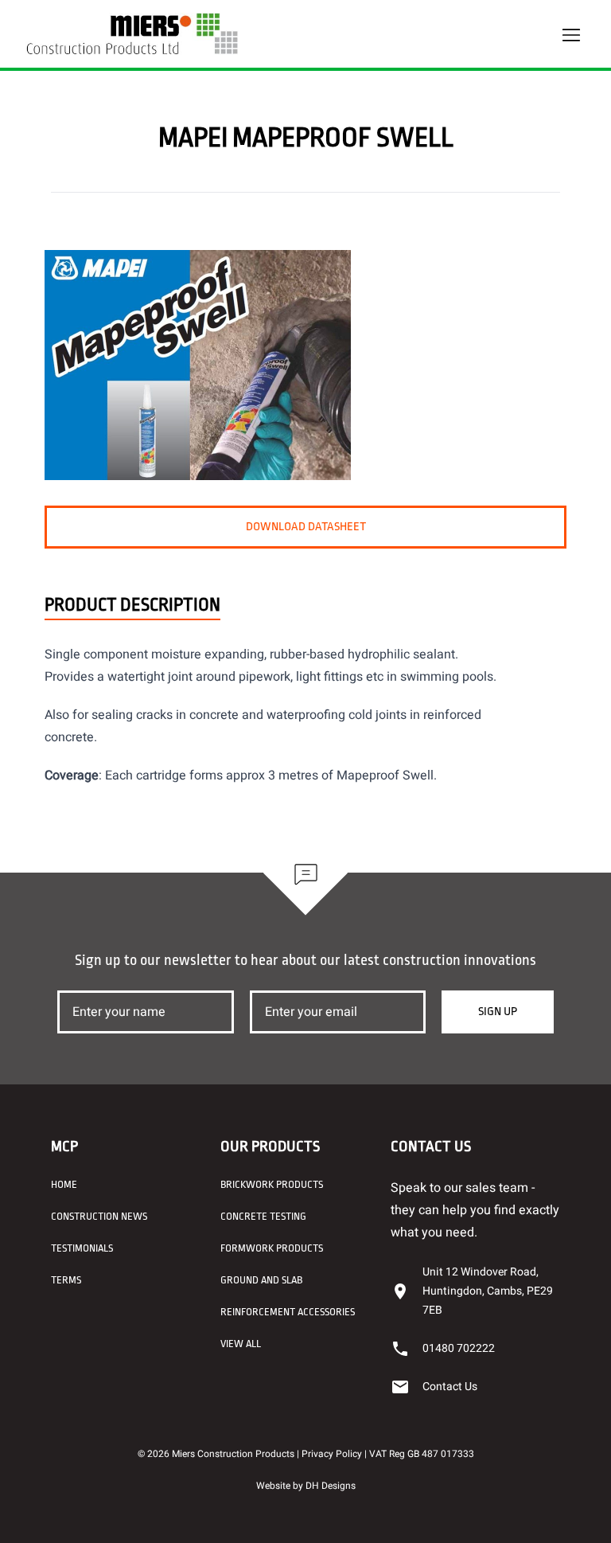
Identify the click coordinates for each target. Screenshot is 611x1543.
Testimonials (82, 1248)
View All (240, 1344)
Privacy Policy (332, 1454)
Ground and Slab (261, 1280)
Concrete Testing (263, 1216)
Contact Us (449, 1386)
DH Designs (331, 1486)
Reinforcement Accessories (287, 1312)
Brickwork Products (271, 1184)
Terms (66, 1280)
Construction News (99, 1216)
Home (64, 1184)
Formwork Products (271, 1248)
